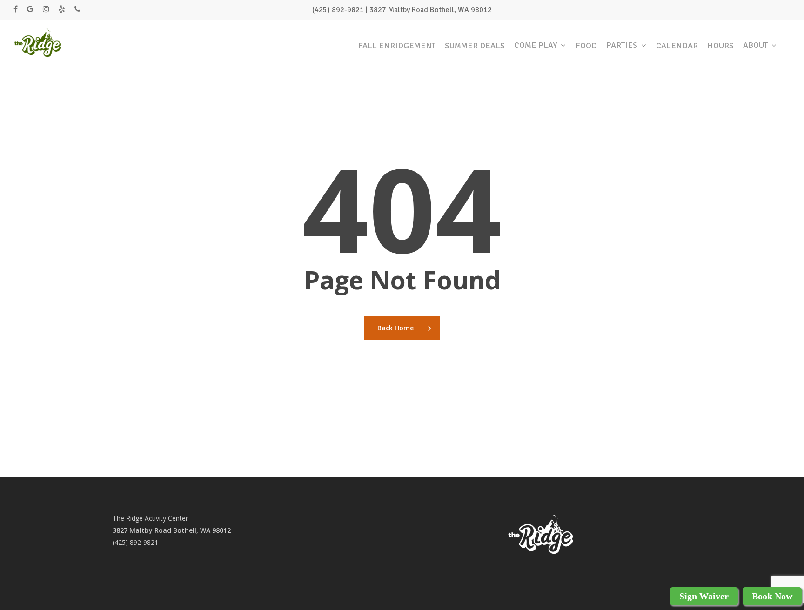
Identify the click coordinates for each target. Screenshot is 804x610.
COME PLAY (535, 42)
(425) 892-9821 (135, 542)
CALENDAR (677, 42)
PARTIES (621, 42)
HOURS (720, 42)
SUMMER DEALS (475, 42)
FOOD (586, 42)
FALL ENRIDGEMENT (397, 42)
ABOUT (755, 42)
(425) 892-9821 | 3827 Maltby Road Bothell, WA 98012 (402, 9)
